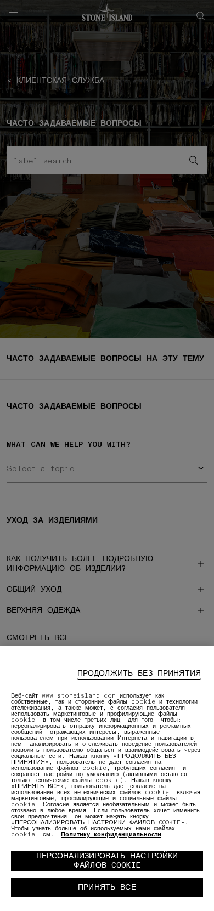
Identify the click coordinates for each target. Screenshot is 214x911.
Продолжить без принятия (139, 673)
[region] (107, 778)
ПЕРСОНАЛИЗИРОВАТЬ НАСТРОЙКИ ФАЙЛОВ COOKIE (107, 860)
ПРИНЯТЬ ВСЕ (107, 887)
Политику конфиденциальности (111, 834)
